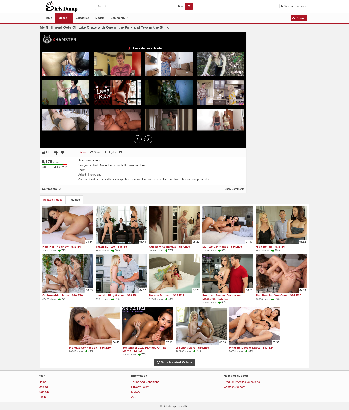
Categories (82, 17)
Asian (103, 165)
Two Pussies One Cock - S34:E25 (278, 295)
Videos (63, 17)
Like (48, 152)
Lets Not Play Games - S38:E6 (116, 295)
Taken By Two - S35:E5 (111, 246)
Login (302, 6)
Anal (95, 165)
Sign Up (288, 6)
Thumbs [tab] (74, 199)
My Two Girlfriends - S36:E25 (222, 246)
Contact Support (234, 386)
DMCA (135, 391)
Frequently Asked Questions (242, 381)
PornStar (133, 165)
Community (118, 17)
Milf (123, 165)
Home (48, 17)
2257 (134, 396)
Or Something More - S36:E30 (62, 295)
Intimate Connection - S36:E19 (90, 347)
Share (97, 152)
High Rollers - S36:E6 (270, 246)
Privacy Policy (140, 386)
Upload (300, 18)
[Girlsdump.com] (62, 6)
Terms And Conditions (145, 381)
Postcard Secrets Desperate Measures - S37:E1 (221, 297)
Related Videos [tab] (52, 199)
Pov (142, 165)
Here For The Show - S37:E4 (61, 246)
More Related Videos (176, 362)
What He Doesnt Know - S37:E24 (251, 347)
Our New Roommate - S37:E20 (169, 246)
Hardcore (114, 165)
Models (99, 17)
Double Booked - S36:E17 (166, 295)
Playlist (111, 152)
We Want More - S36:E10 (192, 347)
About (83, 152)
